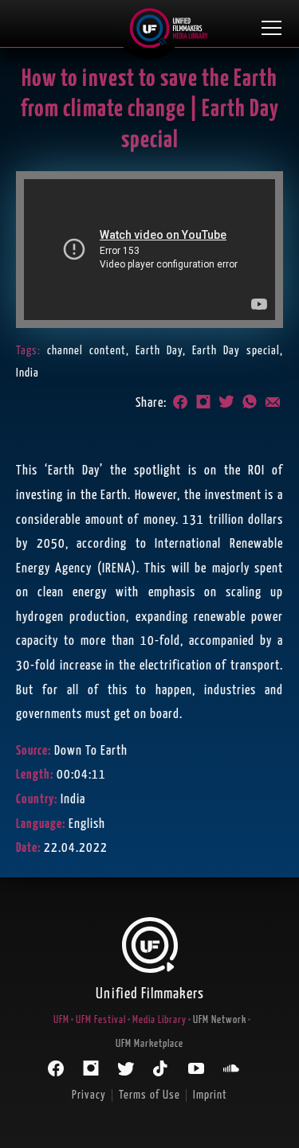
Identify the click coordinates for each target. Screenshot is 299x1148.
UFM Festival (101, 1020)
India (27, 373)
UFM (61, 1020)
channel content (86, 351)
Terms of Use (149, 1095)
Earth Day (159, 351)
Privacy (89, 1095)
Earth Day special (236, 351)
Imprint (210, 1095)
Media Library (159, 1020)
